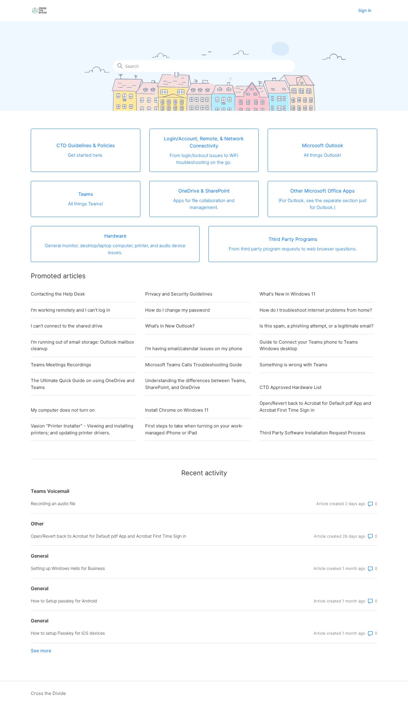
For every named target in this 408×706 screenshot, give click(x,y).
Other (37, 524)
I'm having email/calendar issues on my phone (193, 348)
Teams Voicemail (50, 491)
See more (41, 650)
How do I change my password (177, 310)
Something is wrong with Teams (293, 364)
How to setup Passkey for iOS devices (68, 633)
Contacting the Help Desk (58, 294)
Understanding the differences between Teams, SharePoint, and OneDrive (195, 384)
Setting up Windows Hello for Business (68, 568)
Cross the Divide (48, 693)
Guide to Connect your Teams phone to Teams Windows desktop (309, 345)
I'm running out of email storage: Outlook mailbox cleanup (82, 345)
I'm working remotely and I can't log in (70, 310)
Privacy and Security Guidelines (178, 294)
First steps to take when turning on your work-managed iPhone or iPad (194, 429)
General (39, 556)
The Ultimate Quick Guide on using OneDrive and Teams (82, 384)
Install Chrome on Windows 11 (176, 410)
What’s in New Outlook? (170, 326)
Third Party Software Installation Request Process (312, 433)
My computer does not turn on (63, 410)
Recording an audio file (53, 503)
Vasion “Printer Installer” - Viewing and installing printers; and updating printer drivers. (82, 429)
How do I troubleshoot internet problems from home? (316, 310)
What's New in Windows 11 (287, 294)
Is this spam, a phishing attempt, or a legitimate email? (317, 326)
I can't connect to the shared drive (66, 326)
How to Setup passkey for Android (64, 600)
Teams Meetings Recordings (61, 364)
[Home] (39, 10)
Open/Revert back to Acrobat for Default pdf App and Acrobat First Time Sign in (315, 406)
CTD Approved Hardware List (290, 387)
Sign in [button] (364, 10)
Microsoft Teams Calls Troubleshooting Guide (193, 364)
